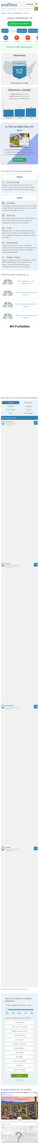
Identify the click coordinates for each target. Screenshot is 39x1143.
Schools (28, 409)
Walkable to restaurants (19, 1044)
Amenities (11, 406)
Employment (28, 402)
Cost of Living (10, 409)
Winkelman (18, 13)
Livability (29, 4)
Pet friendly (19, 1057)
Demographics (21, 31)
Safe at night (19, 1052)
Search (3, 13)
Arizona (10, 13)
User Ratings (28, 413)
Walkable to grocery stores (19, 1031)
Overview (5, 31)
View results (19, 1080)
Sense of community (20, 1069)
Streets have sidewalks (19, 1061)
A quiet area (19, 1065)
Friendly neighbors (19, 1048)
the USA (26, 96)
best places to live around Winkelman (17, 989)
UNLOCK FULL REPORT (21, 24)
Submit (19, 1076)
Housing (28, 406)
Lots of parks (19, 1039)
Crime (10, 413)
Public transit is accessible (19, 1027)
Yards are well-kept (19, 1035)
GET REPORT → (19, 160)
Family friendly (19, 1022)
